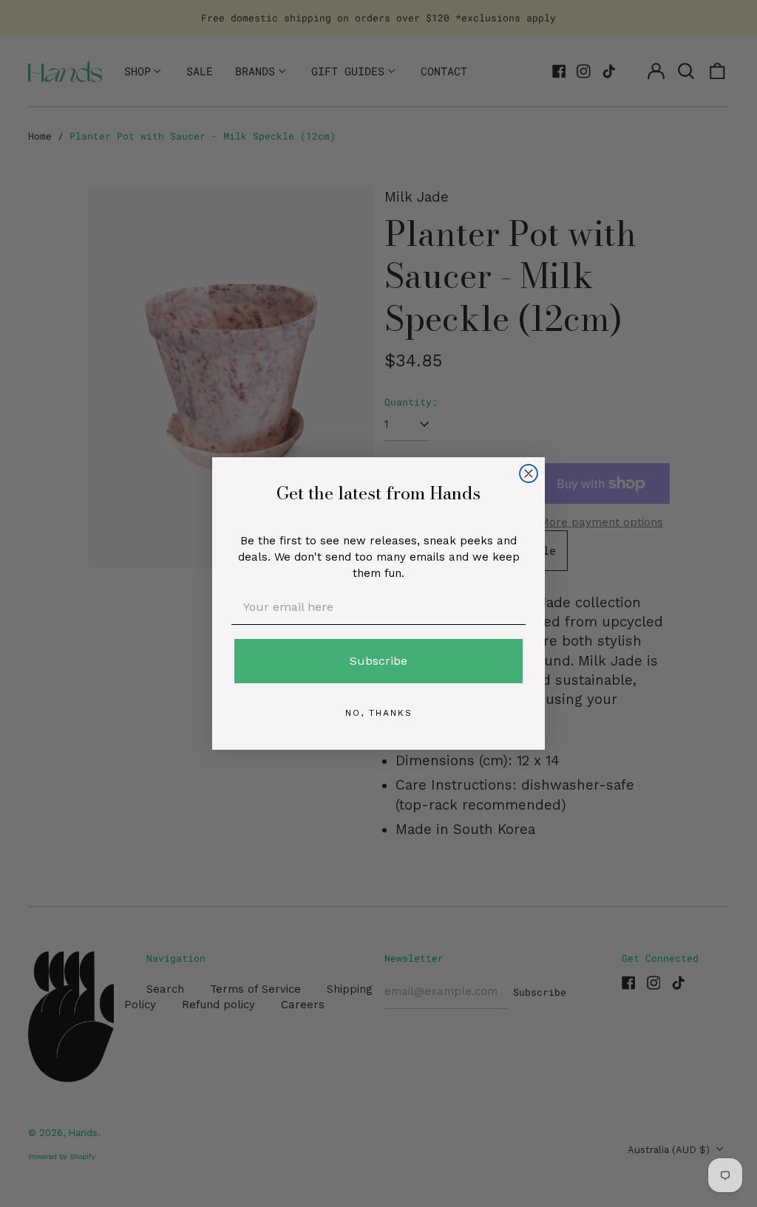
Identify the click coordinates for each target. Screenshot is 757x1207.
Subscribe (378, 661)
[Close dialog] (528, 473)
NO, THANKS (379, 713)
